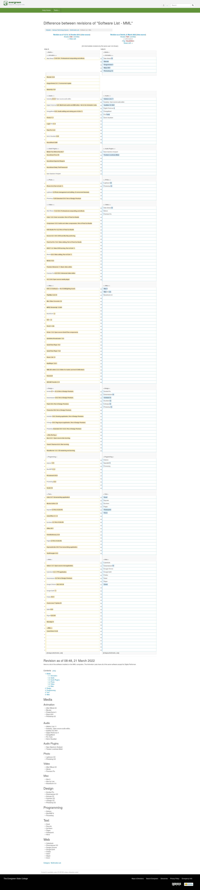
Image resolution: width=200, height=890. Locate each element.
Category (47, 863)
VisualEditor (130, 41)
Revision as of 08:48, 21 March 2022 (123, 35)
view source (85, 35)
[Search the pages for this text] (193, 5)
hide (54, 671)
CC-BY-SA (60, 872)
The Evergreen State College (16, 878)
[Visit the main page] (14, 3)
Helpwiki (48, 30)
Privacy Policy (174, 878)
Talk (71, 37)
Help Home (46, 10)
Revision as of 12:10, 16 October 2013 (66, 35)
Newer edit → (128, 43)
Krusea (66, 37)
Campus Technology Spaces (60, 30)
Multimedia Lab (74, 30)
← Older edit (72, 39)
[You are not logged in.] (163, 5)
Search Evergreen (152, 878)
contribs (76, 37)
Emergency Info (187, 878)
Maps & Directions (138, 878)
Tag (124, 41)
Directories (164, 878)
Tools (56, 10)
